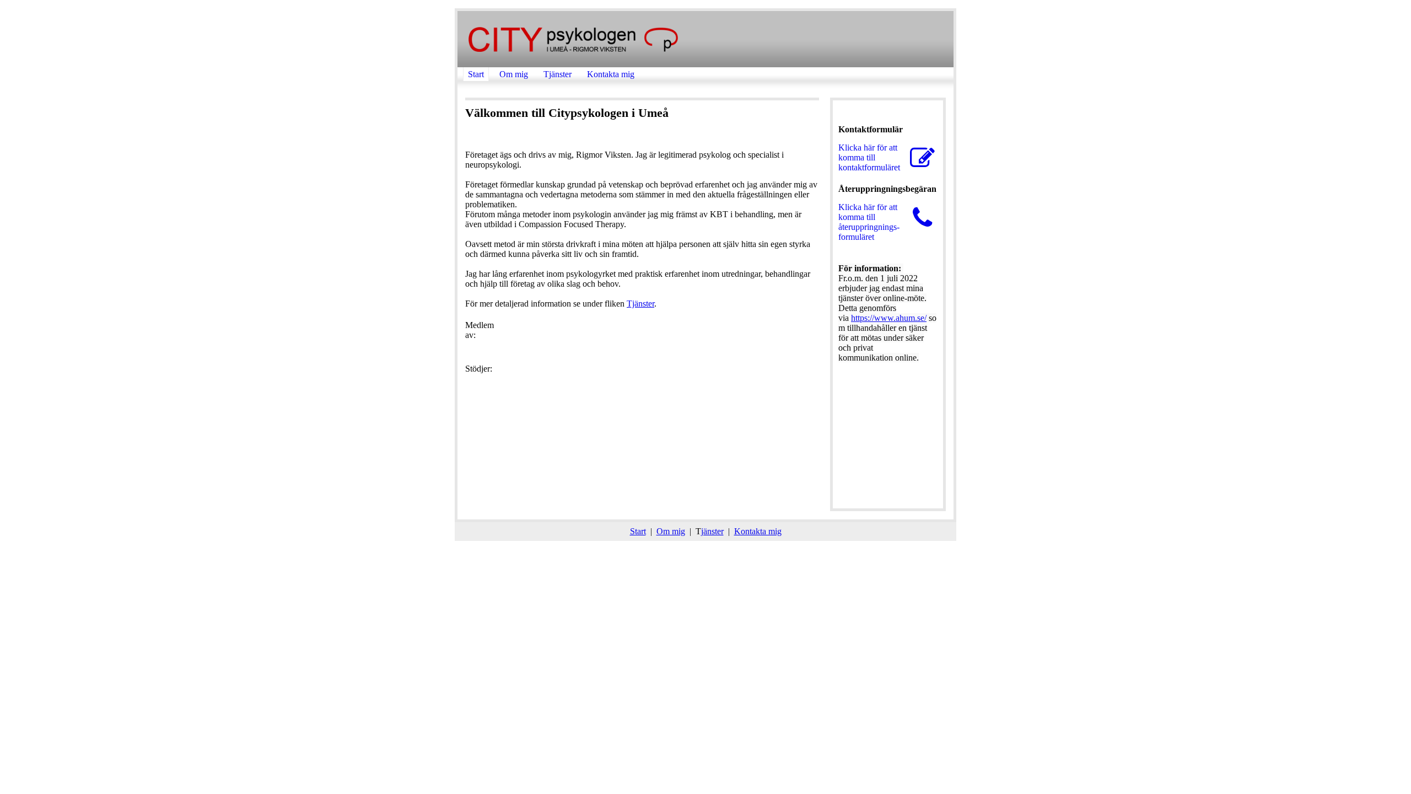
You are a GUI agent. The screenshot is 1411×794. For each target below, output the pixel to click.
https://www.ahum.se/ (889, 318)
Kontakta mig (610, 74)
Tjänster (557, 74)
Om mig (513, 74)
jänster (712, 531)
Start (476, 74)
